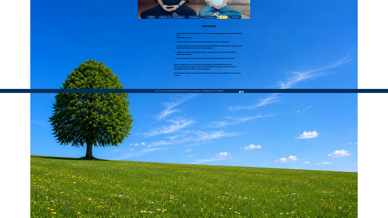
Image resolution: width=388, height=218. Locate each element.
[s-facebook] (240, 92)
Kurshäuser (205, 69)
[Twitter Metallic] (243, 92)
